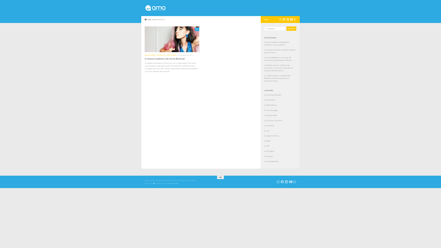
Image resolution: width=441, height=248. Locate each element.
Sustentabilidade (272, 161)
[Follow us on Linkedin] (287, 19)
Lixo (267, 131)
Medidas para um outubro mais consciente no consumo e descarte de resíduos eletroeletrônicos (278, 68)
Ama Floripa (270, 100)
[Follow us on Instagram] (280, 19)
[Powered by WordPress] (154, 183)
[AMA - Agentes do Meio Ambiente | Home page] (155, 8)
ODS (268, 146)
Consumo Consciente (274, 120)
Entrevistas (161, 55)
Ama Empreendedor (273, 95)
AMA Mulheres (150, 55)
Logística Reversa (272, 136)
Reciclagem (171, 55)
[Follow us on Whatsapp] (295, 19)
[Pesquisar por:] (275, 28)
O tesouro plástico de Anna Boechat (165, 58)
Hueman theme (173, 183)
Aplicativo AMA (271, 115)
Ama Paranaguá (272, 110)
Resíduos (269, 156)
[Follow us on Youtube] (291, 19)
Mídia (268, 141)
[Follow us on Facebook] (284, 19)
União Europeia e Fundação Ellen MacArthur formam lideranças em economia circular (277, 78)
